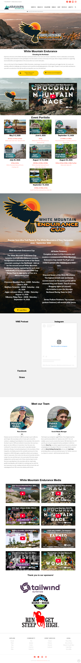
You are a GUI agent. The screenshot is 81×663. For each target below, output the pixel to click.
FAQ (31, 641)
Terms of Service (68, 643)
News (12, 647)
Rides (12, 649)
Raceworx (50, 645)
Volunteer (31, 643)
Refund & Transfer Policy (68, 645)
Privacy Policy (69, 641)
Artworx (50, 641)
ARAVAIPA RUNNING (42, 660)
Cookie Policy (69, 647)
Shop (12, 645)
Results (12, 641)
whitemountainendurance (64, 365)
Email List (31, 647)
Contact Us (31, 649)
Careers (31, 645)
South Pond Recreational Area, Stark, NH (40, 190)
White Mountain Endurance (49, 365)
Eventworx (50, 647)
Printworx (50, 643)
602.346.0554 (7, 1)
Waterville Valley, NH (66, 165)
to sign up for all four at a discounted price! (26, 274)
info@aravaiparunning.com (16, 1)
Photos (12, 643)
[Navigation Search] (75, 7)
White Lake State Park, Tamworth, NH (15, 140)
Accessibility (68, 649)
